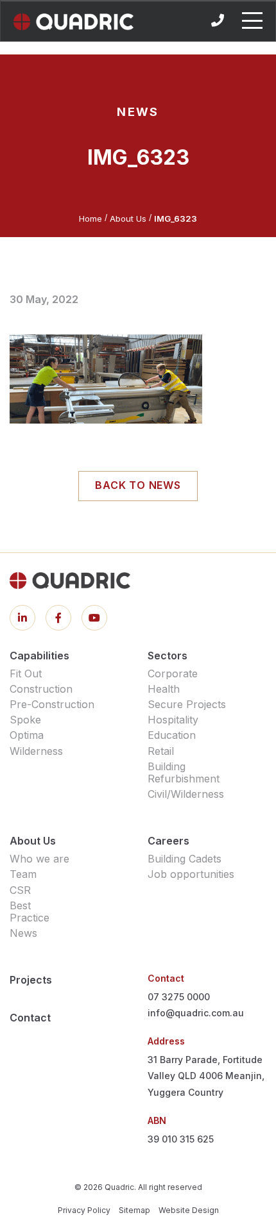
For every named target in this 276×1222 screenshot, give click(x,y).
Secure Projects (187, 704)
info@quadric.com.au (196, 1012)
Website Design (189, 1210)
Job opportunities (191, 874)
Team (23, 874)
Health (164, 688)
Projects (31, 979)
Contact (30, 1017)
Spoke (25, 719)
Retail (161, 751)
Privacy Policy (84, 1210)
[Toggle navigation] (252, 20)
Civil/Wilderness (186, 794)
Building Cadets (184, 858)
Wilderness (36, 751)
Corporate (173, 673)
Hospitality (173, 719)
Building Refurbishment (184, 772)
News (23, 933)
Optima (27, 735)
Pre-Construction (52, 704)
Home (90, 218)
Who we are (39, 858)
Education (172, 735)
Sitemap (134, 1210)
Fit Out (26, 673)
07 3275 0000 (179, 996)
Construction (41, 688)
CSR (20, 890)
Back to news (138, 485)
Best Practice (29, 911)
